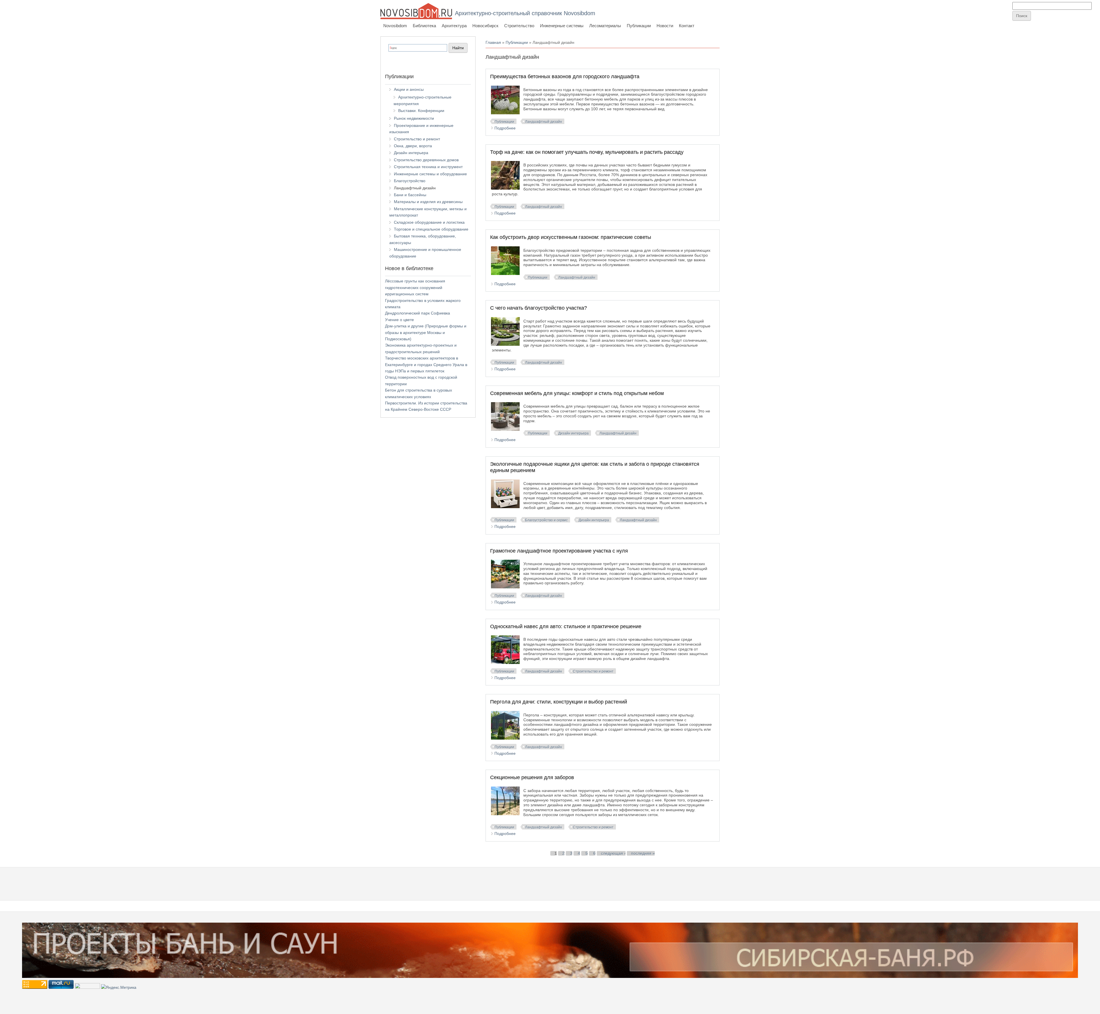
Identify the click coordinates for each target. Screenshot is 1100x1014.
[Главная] (416, 11)
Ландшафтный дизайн (543, 122)
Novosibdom (395, 25)
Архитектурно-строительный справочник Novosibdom (525, 13)
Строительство (519, 25)
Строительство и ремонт (593, 671)
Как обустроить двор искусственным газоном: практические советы (570, 237)
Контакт (686, 25)
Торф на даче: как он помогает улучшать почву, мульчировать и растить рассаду (586, 152)
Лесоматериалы (605, 25)
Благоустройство (409, 180)
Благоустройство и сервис (546, 520)
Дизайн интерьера (573, 433)
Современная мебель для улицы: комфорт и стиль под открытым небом (577, 393)
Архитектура (454, 25)
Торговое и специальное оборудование (431, 229)
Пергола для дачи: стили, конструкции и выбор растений (558, 702)
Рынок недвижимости (414, 118)
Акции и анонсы (409, 89)
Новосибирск (485, 25)
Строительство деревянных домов (426, 160)
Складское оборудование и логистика (429, 222)
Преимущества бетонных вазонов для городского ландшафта (564, 76)
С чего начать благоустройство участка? (538, 308)
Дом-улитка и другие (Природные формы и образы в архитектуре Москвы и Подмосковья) (425, 332)
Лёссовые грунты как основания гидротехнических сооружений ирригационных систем (415, 287)
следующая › (613, 853)
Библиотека (424, 25)
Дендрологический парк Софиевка (417, 313)
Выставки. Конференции (421, 110)
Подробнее (505, 128)
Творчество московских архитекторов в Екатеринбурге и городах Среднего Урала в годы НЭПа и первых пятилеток (426, 364)
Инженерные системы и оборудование (430, 174)
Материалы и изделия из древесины (428, 201)
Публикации (639, 25)
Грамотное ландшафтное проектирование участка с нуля (559, 551)
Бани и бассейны (410, 194)
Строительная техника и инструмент (428, 166)
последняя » (643, 853)
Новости (665, 25)
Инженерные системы (562, 25)
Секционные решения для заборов (532, 777)
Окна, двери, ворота (413, 146)
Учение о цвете (399, 319)
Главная (493, 42)
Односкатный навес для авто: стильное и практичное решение (565, 626)
